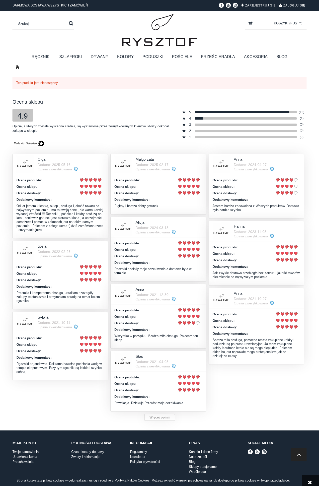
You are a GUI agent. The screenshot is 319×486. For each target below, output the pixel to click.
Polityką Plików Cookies (132, 480)
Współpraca (197, 472)
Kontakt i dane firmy (203, 452)
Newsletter (137, 457)
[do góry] (299, 454)
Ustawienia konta (24, 457)
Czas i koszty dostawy (87, 452)
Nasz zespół (198, 457)
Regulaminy (138, 452)
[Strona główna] (159, 30)
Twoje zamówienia (25, 452)
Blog (192, 462)
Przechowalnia (22, 462)
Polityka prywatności (145, 462)
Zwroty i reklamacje (85, 457)
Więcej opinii (160, 417)
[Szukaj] (71, 23)
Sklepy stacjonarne (203, 467)
